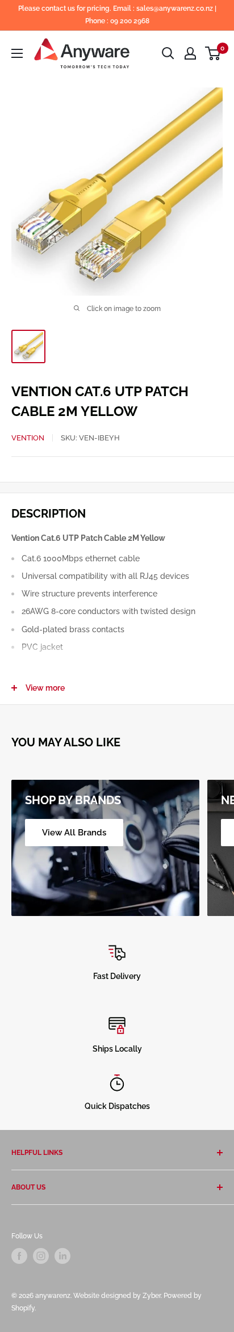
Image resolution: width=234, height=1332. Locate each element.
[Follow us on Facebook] (19, 1256)
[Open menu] (17, 53)
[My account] (190, 53)
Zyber (152, 1296)
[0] (213, 53)
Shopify (23, 1308)
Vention (27, 438)
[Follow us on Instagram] (41, 1256)
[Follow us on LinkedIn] (62, 1256)
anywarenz (52, 1296)
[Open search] (168, 53)
